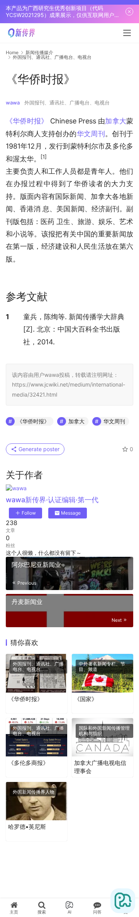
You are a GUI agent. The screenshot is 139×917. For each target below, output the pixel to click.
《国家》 (85, 699)
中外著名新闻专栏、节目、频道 (102, 666)
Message (71, 513)
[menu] (127, 33)
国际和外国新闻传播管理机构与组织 (104, 730)
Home (12, 52)
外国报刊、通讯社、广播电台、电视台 (67, 102)
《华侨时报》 (27, 121)
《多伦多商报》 (28, 762)
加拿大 (115, 121)
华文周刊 (91, 134)
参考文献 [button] (26, 296)
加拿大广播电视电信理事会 (100, 767)
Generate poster (38, 449)
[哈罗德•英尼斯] (36, 801)
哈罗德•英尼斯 (27, 826)
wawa (13, 102)
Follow (29, 513)
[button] (44, 159)
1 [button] (7, 317)
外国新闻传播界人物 (33, 792)
